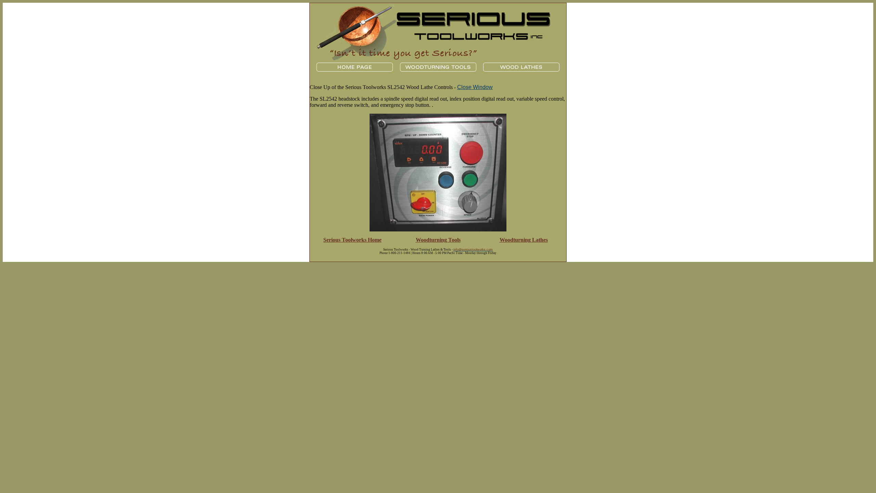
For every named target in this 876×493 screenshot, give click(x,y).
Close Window (475, 87)
